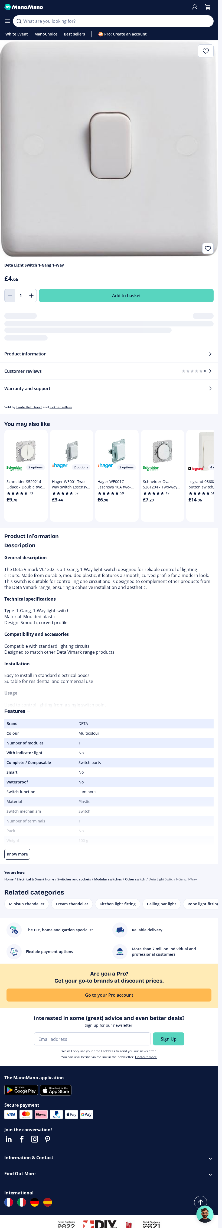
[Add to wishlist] (208, 248)
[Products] (7, 21)
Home (9, 879)
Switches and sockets (74, 879)
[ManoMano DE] (34, 1202)
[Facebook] (21, 1139)
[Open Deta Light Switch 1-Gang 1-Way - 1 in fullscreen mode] (109, 149)
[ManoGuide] (205, 1214)
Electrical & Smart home (35, 879)
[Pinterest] (47, 1139)
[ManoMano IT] (21, 1202)
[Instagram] (34, 1139)
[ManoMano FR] (8, 1202)
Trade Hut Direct (29, 407)
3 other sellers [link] (61, 407)
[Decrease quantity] (9, 295)
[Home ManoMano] (95, 7)
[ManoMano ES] (47, 1202)
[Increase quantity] (31, 295)
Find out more (146, 1057)
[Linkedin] (8, 1139)
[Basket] (208, 7)
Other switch (135, 879)
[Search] (19, 21)
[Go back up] (200, 1202)
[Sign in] (195, 7)
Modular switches (108, 879)
